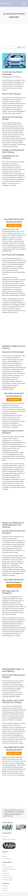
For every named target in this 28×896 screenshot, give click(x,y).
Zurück (19, 47)
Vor (24, 47)
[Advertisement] (14, 35)
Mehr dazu (10, 816)
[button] (3, 827)
